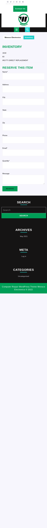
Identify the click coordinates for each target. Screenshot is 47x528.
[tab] (16, 29)
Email (4, 148)
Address (5, 85)
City (3, 97)
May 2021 (24, 236)
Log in (23, 256)
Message (5, 173)
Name (5, 72)
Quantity (5, 161)
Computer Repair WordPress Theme (19, 287)
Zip (3, 123)
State (4, 110)
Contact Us (21, 10)
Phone (4, 135)
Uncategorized (23, 276)
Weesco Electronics (13, 37)
